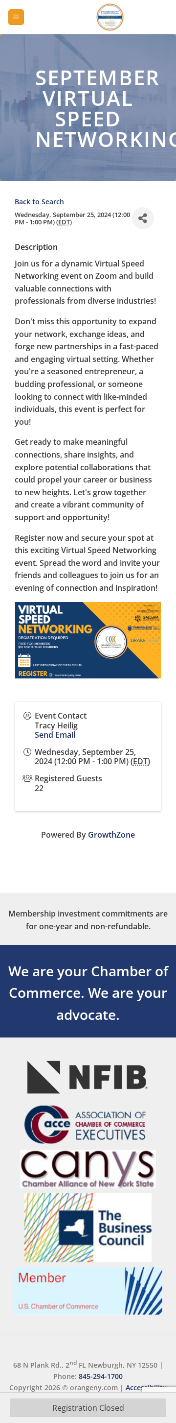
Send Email (55, 734)
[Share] (143, 218)
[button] (16, 17)
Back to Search (39, 201)
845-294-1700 (101, 1376)
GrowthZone (111, 834)
